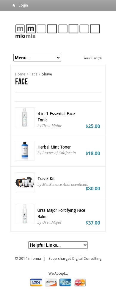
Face (33, 74)
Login (23, 5)
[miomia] (58, 31)
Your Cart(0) (92, 58)
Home (13, 6)
